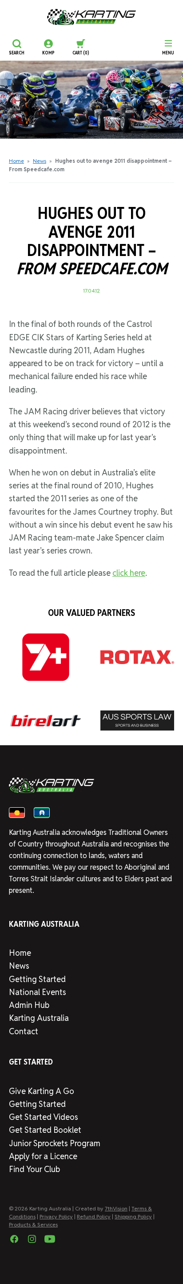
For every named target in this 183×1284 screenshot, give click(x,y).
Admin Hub (29, 1005)
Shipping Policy (133, 1216)
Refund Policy (94, 1216)
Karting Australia (39, 1018)
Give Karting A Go (41, 1091)
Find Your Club (34, 1169)
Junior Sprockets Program (54, 1143)
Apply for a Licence (43, 1156)
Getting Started (37, 979)
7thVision (116, 1208)
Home (16, 160)
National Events (37, 992)
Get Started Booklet (45, 1130)
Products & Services (33, 1224)
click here (128, 573)
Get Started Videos (43, 1117)
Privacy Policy (56, 1216)
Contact (23, 1031)
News (39, 160)
